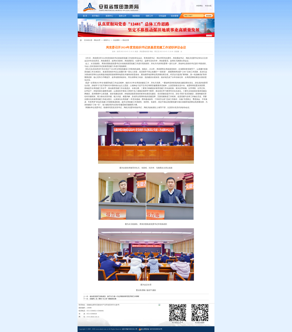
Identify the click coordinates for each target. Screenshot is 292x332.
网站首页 (97, 40)
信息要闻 (116, 40)
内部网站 (199, 6)
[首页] (83, 15)
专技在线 (208, 6)
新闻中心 (107, 40)
